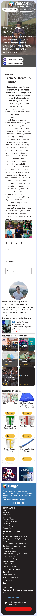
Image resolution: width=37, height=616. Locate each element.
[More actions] (30, 74)
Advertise (6, 524)
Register (6, 512)
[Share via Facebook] (6, 243)
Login (5, 510)
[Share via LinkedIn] (16, 243)
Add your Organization (11, 521)
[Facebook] (14, 503)
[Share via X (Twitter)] (11, 243)
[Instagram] (22, 503)
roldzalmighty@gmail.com (18, 304)
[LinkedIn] (18, 503)
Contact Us (7, 517)
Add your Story (8, 519)
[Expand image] (9, 224)
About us (6, 515)
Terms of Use (8, 528)
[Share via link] (22, 243)
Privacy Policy (8, 526)
